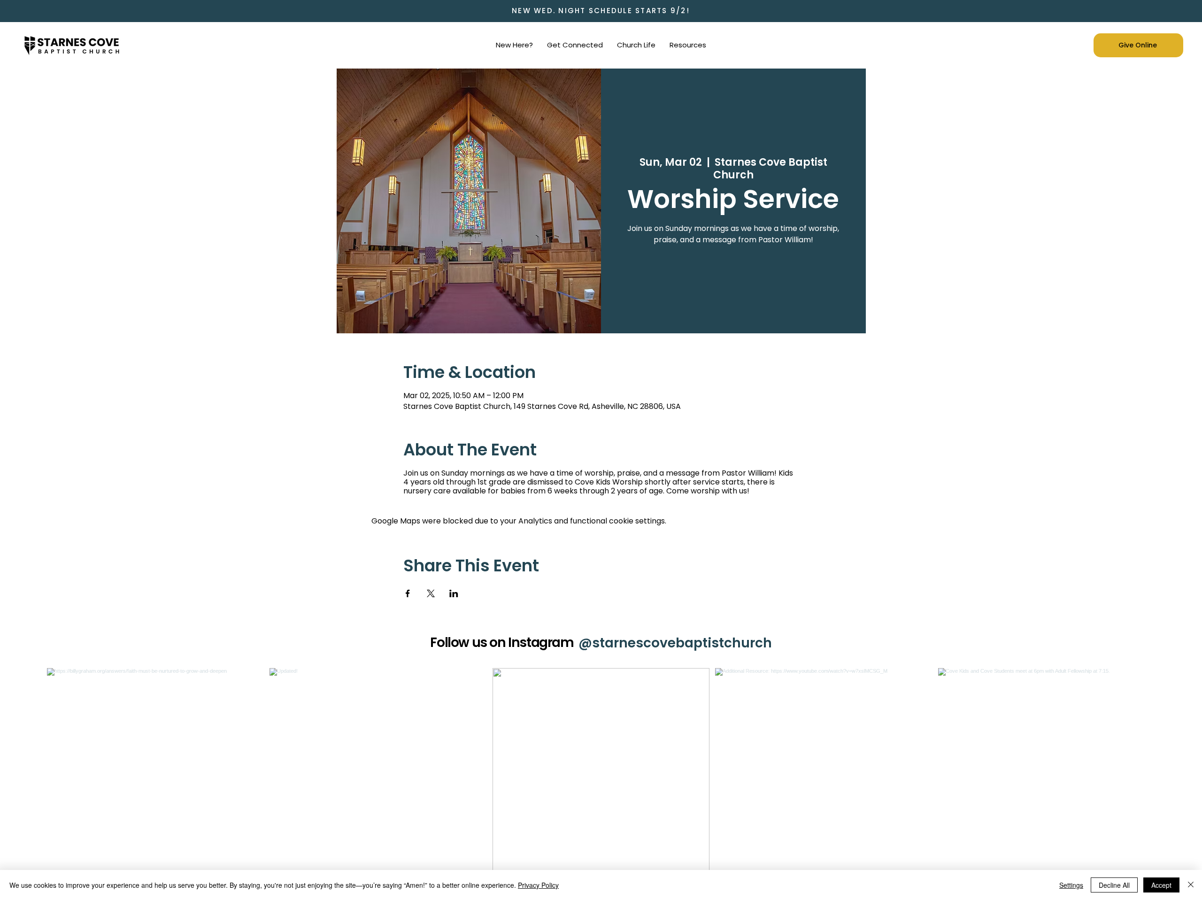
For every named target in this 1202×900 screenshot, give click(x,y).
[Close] (1190, 884)
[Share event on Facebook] (407, 593)
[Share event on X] (430, 593)
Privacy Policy (538, 885)
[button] (514, 45)
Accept (1161, 885)
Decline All (1114, 885)
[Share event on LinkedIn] (453, 593)
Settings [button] (1071, 885)
